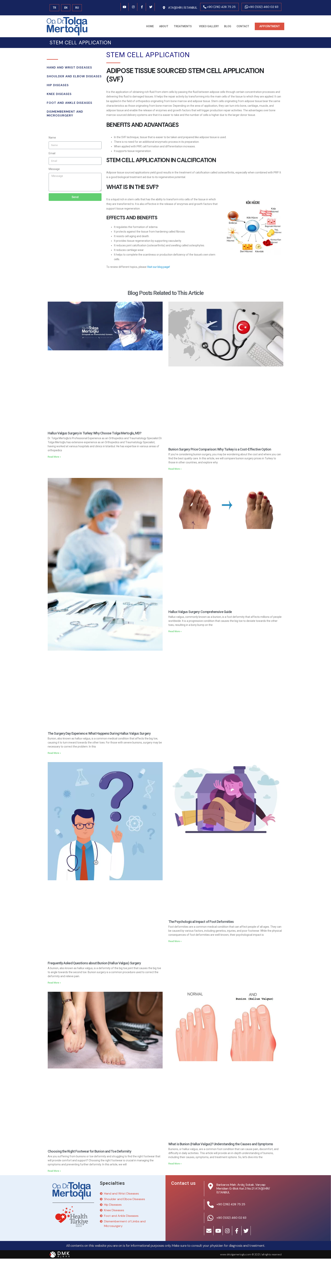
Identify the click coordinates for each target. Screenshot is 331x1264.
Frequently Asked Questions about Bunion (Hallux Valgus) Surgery (94, 963)
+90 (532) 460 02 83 (263, 7)
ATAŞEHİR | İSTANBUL (182, 8)
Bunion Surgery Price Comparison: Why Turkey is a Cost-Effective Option (219, 449)
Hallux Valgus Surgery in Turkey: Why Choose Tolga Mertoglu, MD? (94, 433)
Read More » (54, 456)
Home (150, 26)
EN (65, 7)
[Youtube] (125, 7)
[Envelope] (209, 1230)
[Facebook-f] (142, 7)
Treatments (183, 26)
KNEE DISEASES (59, 94)
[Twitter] (151, 7)
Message (54, 169)
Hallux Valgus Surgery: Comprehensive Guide (200, 612)
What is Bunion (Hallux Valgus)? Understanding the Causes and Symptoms (220, 1144)
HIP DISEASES (58, 85)
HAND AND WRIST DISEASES (69, 67)
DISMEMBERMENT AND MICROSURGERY (65, 113)
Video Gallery (209, 26)
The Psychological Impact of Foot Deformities (201, 922)
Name (52, 137)
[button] (269, 26)
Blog (227, 26)
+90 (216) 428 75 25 (221, 7)
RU (77, 7)
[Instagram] (133, 7)
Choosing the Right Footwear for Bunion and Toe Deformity (89, 1151)
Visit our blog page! (158, 266)
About (163, 26)
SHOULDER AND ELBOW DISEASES (74, 76)
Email (52, 153)
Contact (243, 26)
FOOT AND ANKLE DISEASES (69, 103)
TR (54, 7)
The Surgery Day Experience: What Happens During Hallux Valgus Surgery (99, 733)
